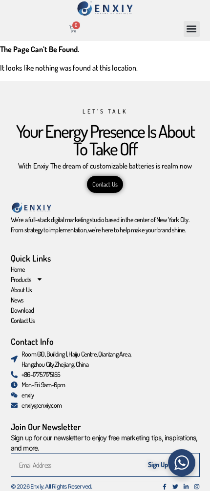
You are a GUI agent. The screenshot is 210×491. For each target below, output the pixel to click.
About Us (21, 289)
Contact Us (23, 320)
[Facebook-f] (165, 487)
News (17, 300)
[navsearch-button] (136, 28)
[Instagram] (197, 487)
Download (22, 310)
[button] (192, 29)
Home (18, 269)
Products (21, 279)
